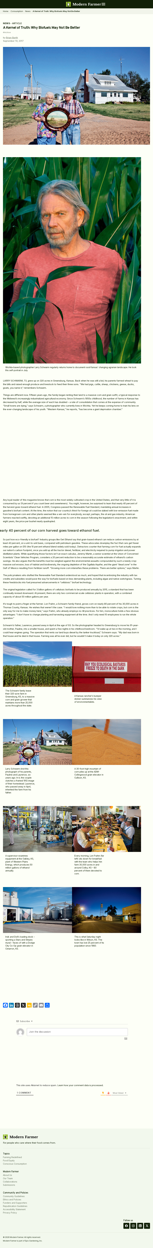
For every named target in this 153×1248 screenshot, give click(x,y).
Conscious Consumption (15, 1163)
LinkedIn (140, 1226)
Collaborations (10, 1181)
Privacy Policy (10, 1212)
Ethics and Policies (12, 1199)
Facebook (126, 1226)
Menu (103, 4)
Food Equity (9, 1160)
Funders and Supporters (15, 1203)
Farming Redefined (12, 1157)
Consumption (17, 11)
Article (17, 23)
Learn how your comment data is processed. (80, 1085)
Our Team (8, 1178)
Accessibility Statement (14, 1209)
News (27, 11)
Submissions (9, 1185)
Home (5, 11)
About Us (7, 1175)
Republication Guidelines (15, 1206)
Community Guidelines (14, 1196)
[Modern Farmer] (83, 4)
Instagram (133, 1226)
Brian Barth (12, 37)
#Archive (7, 32)
